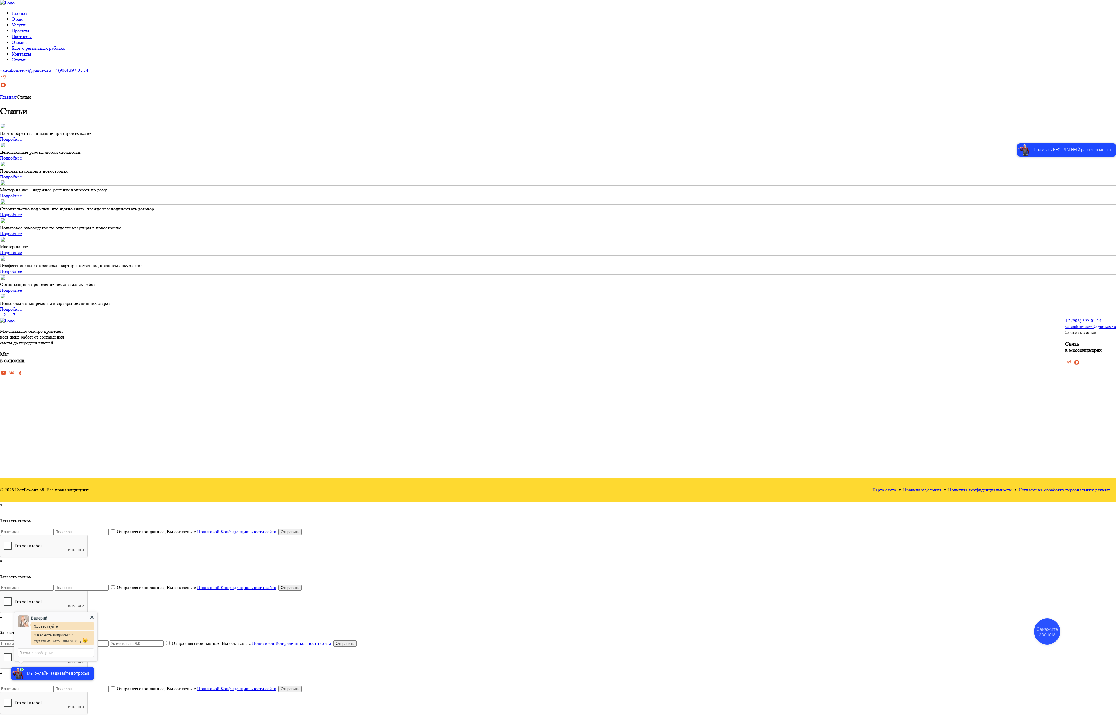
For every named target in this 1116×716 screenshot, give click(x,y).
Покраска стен (620, 366)
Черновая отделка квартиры (495, 332)
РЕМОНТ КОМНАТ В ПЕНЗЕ (570, 325)
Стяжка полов (619, 349)
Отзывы (20, 42)
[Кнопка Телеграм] (3, 78)
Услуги (19, 25)
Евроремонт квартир (488, 374)
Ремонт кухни (553, 341)
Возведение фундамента (629, 416)
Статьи (19, 59)
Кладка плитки (620, 400)
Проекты (20, 30)
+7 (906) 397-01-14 (70, 70)
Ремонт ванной (554, 332)
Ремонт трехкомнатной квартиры (500, 433)
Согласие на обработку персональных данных (1064, 490)
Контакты (21, 54)
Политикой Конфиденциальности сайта (236, 531)
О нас (17, 19)
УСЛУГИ (615, 325)
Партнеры (22, 36)
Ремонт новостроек (486, 383)
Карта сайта (884, 490)
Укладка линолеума (624, 383)
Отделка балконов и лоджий (632, 408)
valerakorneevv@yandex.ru (25, 70)
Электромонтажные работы (632, 450)
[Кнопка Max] (3, 86)
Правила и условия (922, 490)
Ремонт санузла (554, 349)
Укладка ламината (623, 374)
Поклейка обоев (621, 357)
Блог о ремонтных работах (38, 48)
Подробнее (11, 139)
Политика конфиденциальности (980, 490)
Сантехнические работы (629, 442)
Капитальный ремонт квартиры (498, 349)
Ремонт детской (555, 357)
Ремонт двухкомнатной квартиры (500, 425)
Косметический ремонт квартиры (500, 341)
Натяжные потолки (624, 391)
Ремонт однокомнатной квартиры (500, 416)
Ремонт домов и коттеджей (494, 391)
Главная (19, 13)
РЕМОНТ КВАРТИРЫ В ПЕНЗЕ (501, 325)
